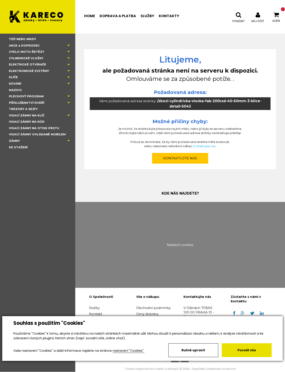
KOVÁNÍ (15, 83)
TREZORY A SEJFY (23, 109)
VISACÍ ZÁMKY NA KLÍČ (26, 115)
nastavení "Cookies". (128, 350)
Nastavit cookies (180, 245)
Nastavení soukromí (221, 368)
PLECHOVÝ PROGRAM (26, 96)
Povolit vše (247, 350)
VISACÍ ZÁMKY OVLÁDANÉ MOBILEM (37, 134)
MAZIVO (15, 90)
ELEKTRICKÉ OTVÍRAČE (27, 64)
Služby (94, 308)
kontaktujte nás (204, 146)
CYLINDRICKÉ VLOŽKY (26, 58)
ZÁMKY (14, 140)
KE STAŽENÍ (18, 147)
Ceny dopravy (147, 314)
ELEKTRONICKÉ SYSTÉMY (29, 71)
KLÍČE (13, 77)
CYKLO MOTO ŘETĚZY (26, 51)
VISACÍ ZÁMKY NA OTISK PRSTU (34, 128)
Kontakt (95, 314)
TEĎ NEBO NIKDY (22, 39)
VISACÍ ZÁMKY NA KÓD (27, 121)
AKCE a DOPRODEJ (24, 45)
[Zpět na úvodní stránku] (37, 17)
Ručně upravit (193, 350)
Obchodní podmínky (153, 308)
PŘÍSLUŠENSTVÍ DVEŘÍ (26, 102)
